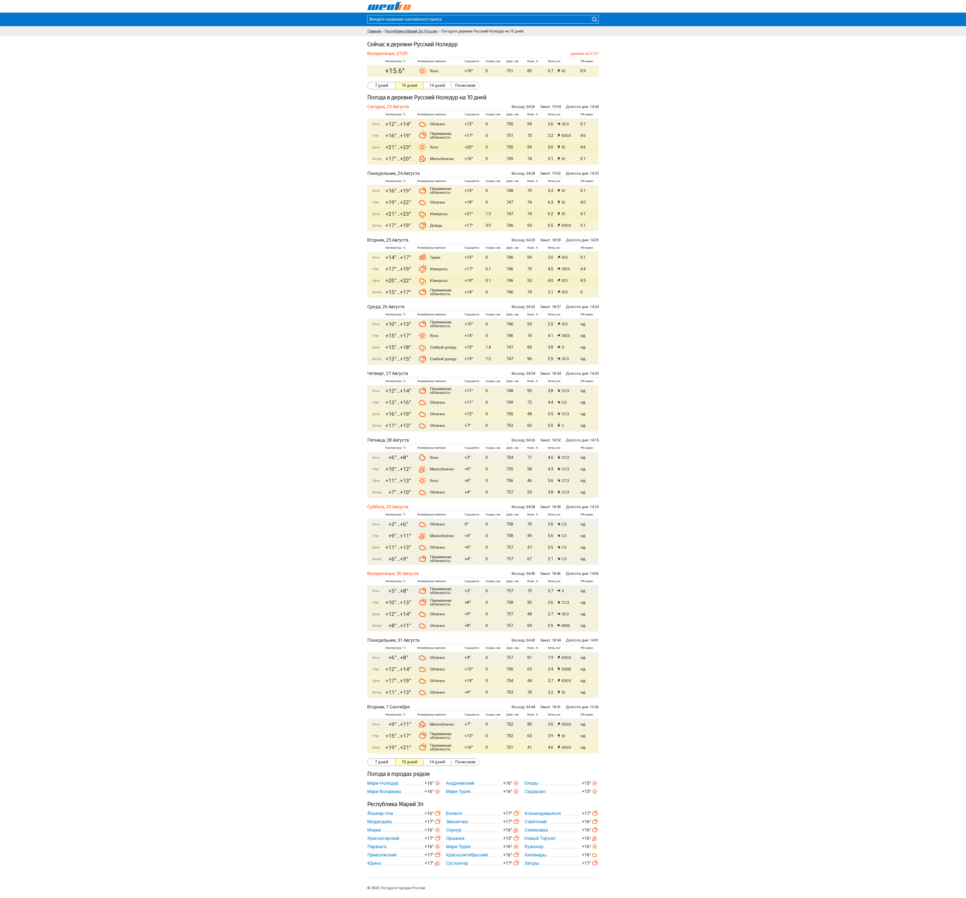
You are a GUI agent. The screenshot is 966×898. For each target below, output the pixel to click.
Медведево (379, 821)
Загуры (532, 863)
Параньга (376, 846)
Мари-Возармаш (384, 791)
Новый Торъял (540, 838)
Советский (536, 821)
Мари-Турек (458, 791)
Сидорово (535, 791)
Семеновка (536, 830)
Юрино (374, 863)
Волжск (454, 813)
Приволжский (381, 854)
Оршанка (455, 838)
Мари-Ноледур (382, 783)
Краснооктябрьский (467, 854)
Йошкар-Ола (380, 813)
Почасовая (465, 85)
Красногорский (383, 838)
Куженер (534, 846)
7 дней (381, 85)
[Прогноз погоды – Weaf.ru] (389, 6)
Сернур (453, 830)
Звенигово (457, 821)
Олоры (532, 783)
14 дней (437, 85)
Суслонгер (457, 863)
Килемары (536, 854)
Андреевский (460, 783)
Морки (374, 830)
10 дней (409, 85)
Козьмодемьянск (543, 813)
